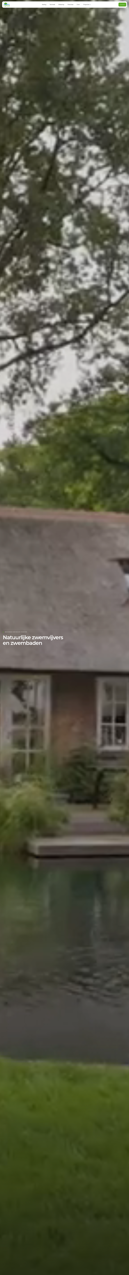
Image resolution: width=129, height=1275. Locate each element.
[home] (9, 4)
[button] (87, 5)
